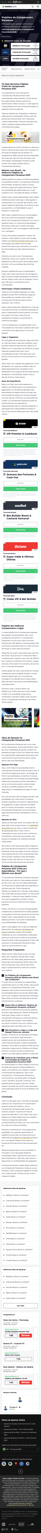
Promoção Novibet (9, 512)
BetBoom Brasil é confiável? (17, 1195)
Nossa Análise (36, 1333)
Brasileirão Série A (16, 69)
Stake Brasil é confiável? (16, 1217)
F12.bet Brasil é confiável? (16, 1255)
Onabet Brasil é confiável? (16, 1260)
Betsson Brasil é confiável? (17, 1222)
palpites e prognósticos (22, 1138)
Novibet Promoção (21, 59)
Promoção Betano (9, 553)
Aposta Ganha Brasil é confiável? (19, 1250)
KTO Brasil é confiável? (15, 1228)
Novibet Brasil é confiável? (16, 1206)
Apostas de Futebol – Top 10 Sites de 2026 (18, 1429)
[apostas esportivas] (9, 6)
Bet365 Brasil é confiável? (16, 1233)
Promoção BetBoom (10, 430)
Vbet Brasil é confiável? (15, 1239)
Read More (6, 36)
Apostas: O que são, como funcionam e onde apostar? (19, 1425)
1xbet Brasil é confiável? (15, 1244)
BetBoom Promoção (21, 46)
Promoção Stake (9, 596)
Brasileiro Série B (30, 69)
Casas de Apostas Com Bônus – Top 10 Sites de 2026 (20, 1439)
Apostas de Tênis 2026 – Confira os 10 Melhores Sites (20, 1433)
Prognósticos (15, 11)
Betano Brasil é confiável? (16, 1212)
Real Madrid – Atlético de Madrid (18, 1367)
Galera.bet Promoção (22, 52)
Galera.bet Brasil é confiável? (18, 1201)
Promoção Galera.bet (10, 471)
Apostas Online (6, 11)
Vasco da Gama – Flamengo (16, 1320)
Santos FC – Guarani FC (14, 1344)
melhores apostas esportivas (21, 241)
